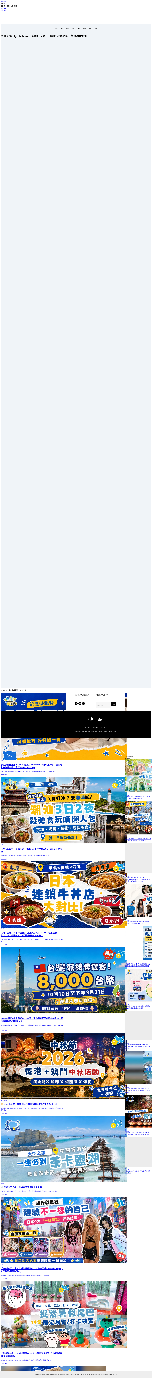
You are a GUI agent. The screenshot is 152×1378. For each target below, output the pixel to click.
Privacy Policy (112, 731)
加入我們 (103, 727)
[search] (1, 21)
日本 (79, 28)
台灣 (73, 28)
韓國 (84, 28)
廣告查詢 (3, 9)
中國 (67, 28)
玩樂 (95, 28)
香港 (56, 28)
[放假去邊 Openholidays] (4, 19)
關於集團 (3, 1)
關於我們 (87, 727)
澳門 (62, 28)
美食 (90, 28)
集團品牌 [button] (3, 3)
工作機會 (3, 10)
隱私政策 (111, 1374)
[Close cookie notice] (116, 1374)
